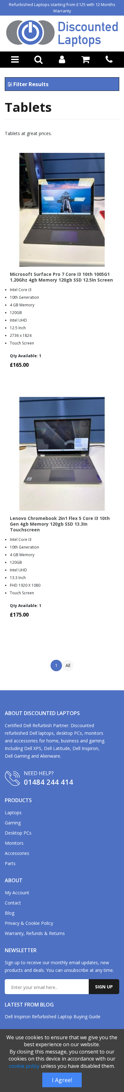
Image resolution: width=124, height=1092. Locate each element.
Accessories (17, 853)
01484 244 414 (48, 782)
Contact (13, 903)
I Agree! (62, 1080)
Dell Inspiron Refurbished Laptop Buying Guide (52, 1017)
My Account (17, 893)
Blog (9, 913)
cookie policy (24, 1065)
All (67, 665)
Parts (10, 863)
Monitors (14, 843)
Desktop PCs (18, 833)
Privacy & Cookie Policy (29, 923)
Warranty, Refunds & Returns (35, 933)
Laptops (13, 812)
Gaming (13, 823)
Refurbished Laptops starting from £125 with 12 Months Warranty (62, 8)
